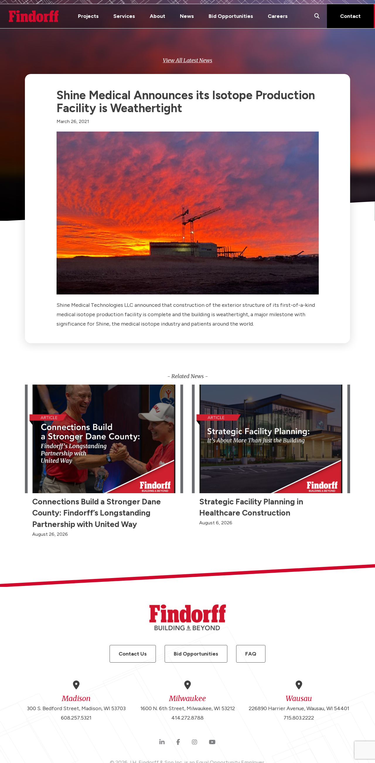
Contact (350, 16)
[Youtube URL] (212, 742)
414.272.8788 (187, 718)
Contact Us (133, 654)
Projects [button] (88, 16)
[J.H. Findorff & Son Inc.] (34, 16)
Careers (278, 16)
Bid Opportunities (231, 16)
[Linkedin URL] (162, 742)
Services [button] (124, 16)
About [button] (157, 16)
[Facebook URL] (178, 742)
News (187, 16)
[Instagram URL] (194, 742)
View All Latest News (187, 60)
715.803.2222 (299, 718)
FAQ (250, 654)
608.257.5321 (76, 718)
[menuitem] (88, 16)
